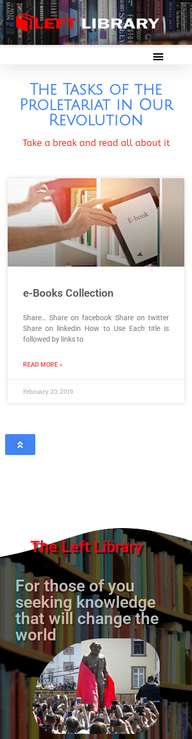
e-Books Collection (68, 293)
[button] (158, 55)
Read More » (42, 364)
